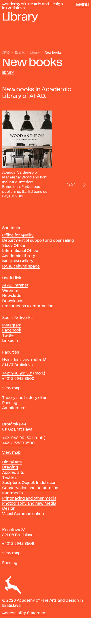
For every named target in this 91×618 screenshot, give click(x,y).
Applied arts (13, 472)
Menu (82, 4)
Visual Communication (23, 514)
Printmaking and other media (29, 498)
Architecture (13, 408)
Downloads (12, 301)
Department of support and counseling (38, 240)
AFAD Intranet (15, 285)
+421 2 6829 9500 (18, 443)
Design (8, 508)
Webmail (10, 290)
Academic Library (18, 256)
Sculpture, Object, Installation (29, 483)
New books (53, 52)
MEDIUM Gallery (17, 261)
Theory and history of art (24, 398)
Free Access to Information (27, 306)
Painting (9, 403)
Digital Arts (12, 462)
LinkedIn (10, 341)
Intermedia (12, 493)
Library (35, 52)
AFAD (6, 52)
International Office (20, 251)
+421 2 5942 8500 (18, 378)
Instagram (11, 325)
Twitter (8, 335)
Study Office (13, 245)
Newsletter (12, 296)
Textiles (9, 477)
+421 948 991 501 (17, 438)
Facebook (11, 330)
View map (11, 388)
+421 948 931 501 (17, 373)
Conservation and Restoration (30, 488)
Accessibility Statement (24, 613)
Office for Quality (18, 235)
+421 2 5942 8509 (18, 543)
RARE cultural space (21, 266)
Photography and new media (29, 503)
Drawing (10, 467)
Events (20, 52)
